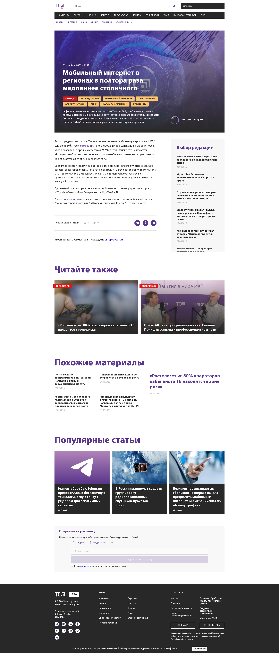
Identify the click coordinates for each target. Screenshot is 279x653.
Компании (63, 15)
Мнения (94, 22)
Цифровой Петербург (185, 15)
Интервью (72, 22)
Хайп (166, 15)
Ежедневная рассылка (103, 543)
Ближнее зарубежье (138, 618)
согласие (84, 566)
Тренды (137, 15)
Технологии (152, 15)
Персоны (79, 15)
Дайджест (81, 543)
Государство (121, 15)
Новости (58, 22)
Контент (105, 15)
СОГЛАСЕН (200, 648)
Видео (84, 22)
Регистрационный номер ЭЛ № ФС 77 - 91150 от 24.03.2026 (67, 614)
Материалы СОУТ (208, 618)
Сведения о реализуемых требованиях (206, 611)
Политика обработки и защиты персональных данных (211, 601)
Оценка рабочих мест (181, 608)
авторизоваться (114, 240)
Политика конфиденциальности (181, 614)
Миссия (174, 598)
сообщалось (69, 199)
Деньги (92, 15)
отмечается (87, 145)
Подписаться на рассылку (139, 560)
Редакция (175, 603)
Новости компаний (108, 623)
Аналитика (107, 22)
